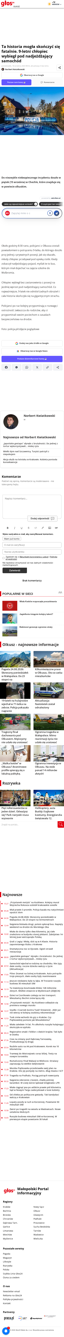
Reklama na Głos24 (12, 1295)
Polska (6, 1269)
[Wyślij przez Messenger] (16, 367)
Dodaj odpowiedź (40, 518)
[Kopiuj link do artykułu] (47, 367)
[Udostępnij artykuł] (60, 68)
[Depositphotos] (36, 1318)
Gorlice (6, 1226)
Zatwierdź (14, 570)
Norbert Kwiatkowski (15, 69)
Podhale (37, 1218)
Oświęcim (38, 1214)
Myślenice (8, 1238)
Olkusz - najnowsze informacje (30, 644)
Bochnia (7, 1210)
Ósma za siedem (11, 1277)
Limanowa (8, 1230)
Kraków (6, 1206)
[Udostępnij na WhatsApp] (27, 367)
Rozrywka (11, 783)
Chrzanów (8, 1218)
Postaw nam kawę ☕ (16, 82)
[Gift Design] (50, 1318)
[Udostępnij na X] (37, 367)
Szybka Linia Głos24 (12, 1273)
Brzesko (7, 1214)
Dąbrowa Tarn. (10, 1222)
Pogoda (6, 1253)
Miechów (7, 1234)
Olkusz (36, 1210)
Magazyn (7, 1257)
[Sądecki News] (23, 1318)
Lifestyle (7, 1261)
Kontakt (7, 1303)
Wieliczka (38, 1238)
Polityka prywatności (13, 1299)
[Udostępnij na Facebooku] (6, 367)
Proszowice (39, 1222)
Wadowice (38, 1234)
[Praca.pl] (9, 1318)
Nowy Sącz (38, 1206)
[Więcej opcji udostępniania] (58, 367)
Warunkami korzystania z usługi (33, 557)
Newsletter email (11, 1291)
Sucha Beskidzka (41, 1226)
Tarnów (37, 1230)
